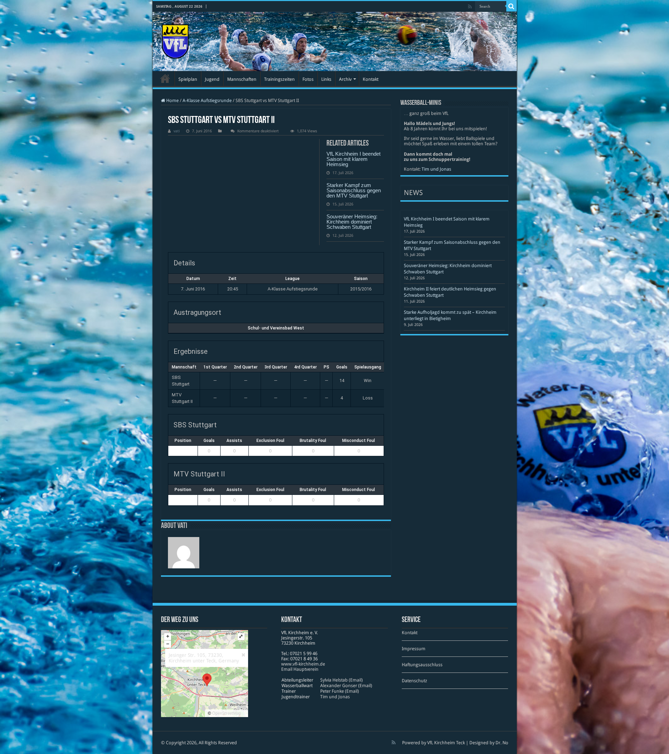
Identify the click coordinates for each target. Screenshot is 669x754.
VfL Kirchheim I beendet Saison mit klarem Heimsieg (353, 159)
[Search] (511, 6)
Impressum (413, 648)
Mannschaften (241, 79)
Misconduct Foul (358, 440)
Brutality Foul (313, 440)
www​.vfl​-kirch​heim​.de (303, 664)
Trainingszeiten (279, 79)
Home (172, 100)
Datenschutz (414, 680)
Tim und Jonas (436, 169)
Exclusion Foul (270, 440)
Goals (209, 440)
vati (177, 131)
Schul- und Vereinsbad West (276, 328)
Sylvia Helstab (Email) (341, 680)
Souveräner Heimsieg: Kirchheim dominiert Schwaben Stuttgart (351, 221)
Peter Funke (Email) (339, 691)
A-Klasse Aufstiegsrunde (207, 100)
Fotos (308, 79)
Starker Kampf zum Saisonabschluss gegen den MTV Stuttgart (353, 190)
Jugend (212, 79)
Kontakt (370, 79)
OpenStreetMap (226, 713)
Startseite (165, 78)
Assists (234, 440)
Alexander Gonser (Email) (346, 685)
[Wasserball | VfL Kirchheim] (175, 40)
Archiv (345, 79)
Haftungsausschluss (422, 664)
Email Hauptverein (299, 669)
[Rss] (469, 6)
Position (183, 440)
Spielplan (187, 79)
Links (326, 79)
